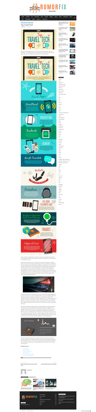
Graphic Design (42, 401)
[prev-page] (54, 377)
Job (59, 167)
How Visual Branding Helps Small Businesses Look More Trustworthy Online (63, 50)
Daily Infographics (25, 21)
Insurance (60, 164)
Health (56, 16)
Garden (51, 16)
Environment (61, 127)
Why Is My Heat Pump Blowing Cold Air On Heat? (63, 71)
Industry (60, 157)
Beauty (60, 97)
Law (59, 172)
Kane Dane (23, 26)
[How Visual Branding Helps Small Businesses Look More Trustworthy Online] (72, 51)
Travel (33, 19)
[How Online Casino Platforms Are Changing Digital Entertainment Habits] (72, 56)
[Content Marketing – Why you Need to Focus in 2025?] (50, 383)
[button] (75, 18)
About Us (39, 19)
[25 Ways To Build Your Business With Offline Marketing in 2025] (26, 383)
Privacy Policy (23, 410)
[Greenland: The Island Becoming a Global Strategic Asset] (72, 45)
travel (30, 357)
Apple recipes (61, 92)
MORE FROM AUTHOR (32, 377)
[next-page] (55, 377)
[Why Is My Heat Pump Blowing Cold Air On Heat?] (72, 72)
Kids (59, 169)
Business (28, 16)
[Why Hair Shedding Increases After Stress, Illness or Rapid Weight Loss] (72, 24)
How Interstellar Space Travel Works (48, 364)
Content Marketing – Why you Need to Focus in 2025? (50, 388)
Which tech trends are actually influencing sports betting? (63, 34)
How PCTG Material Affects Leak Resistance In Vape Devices (63, 28)
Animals (60, 79)
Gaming (46, 16)
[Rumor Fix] (48, 7)
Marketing (65, 16)
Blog (59, 99)
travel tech (43, 357)
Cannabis (60, 104)
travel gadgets (38, 357)
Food (42, 16)
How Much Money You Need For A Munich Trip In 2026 (63, 61)
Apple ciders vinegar (62, 84)
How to (41, 397)
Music (71, 16)
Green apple (60, 147)
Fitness (60, 134)
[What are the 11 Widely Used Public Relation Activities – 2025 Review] (38, 383)
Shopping (60, 189)
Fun (59, 137)
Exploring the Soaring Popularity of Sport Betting (63, 66)
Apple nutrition (61, 89)
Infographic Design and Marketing (64, 159)
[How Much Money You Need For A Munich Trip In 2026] (72, 62)
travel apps (33, 357)
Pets (23, 19)
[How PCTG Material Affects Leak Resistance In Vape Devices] (72, 29)
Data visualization (30, 22)
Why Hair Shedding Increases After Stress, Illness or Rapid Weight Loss (64, 23)
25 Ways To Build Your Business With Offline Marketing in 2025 (26, 388)
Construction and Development (63, 112)
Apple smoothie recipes (62, 94)
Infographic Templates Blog (63, 162)
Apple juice (60, 87)
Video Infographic (61, 202)
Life (59, 174)
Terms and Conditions (30, 410)
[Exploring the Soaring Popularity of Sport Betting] (72, 67)
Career (60, 107)
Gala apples (60, 139)
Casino (60, 109)
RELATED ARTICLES (24, 377)
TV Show (60, 199)
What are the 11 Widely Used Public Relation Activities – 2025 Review (38, 388)
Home (23, 16)
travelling (47, 357)
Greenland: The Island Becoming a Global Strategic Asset (63, 44)
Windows (60, 204)
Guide (59, 149)
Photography (61, 184)
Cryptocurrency (61, 114)
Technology (27, 19)
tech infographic (26, 357)
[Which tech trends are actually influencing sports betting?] (72, 35)
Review (60, 187)
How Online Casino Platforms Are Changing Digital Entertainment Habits (64, 55)
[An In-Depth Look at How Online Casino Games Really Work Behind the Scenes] (72, 40)
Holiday (60, 152)
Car (32, 16)
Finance (60, 132)
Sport (59, 192)
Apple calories (61, 82)
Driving (60, 122)
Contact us (44, 19)
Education (36, 16)
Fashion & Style (61, 129)
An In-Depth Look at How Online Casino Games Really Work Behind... (63, 39)
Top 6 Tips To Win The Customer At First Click (29, 364)
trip (50, 357)
